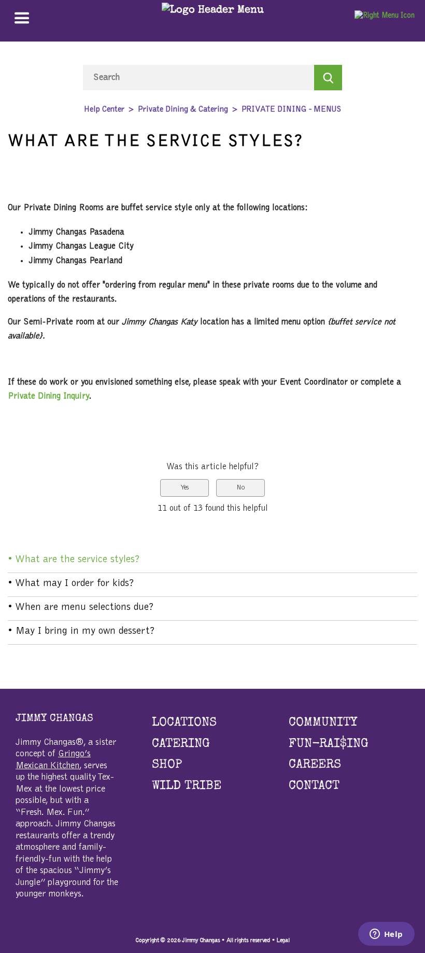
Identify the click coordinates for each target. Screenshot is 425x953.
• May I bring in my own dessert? (81, 631)
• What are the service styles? (74, 559)
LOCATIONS (184, 723)
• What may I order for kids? (71, 583)
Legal (283, 940)
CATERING (181, 744)
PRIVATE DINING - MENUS (291, 109)
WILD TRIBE (186, 786)
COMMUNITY (323, 723)
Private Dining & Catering (183, 109)
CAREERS (315, 765)
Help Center (104, 109)
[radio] (184, 488)
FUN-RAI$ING (329, 744)
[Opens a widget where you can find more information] (386, 935)
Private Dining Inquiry (48, 396)
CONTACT (314, 786)
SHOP (167, 765)
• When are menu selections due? (81, 607)
